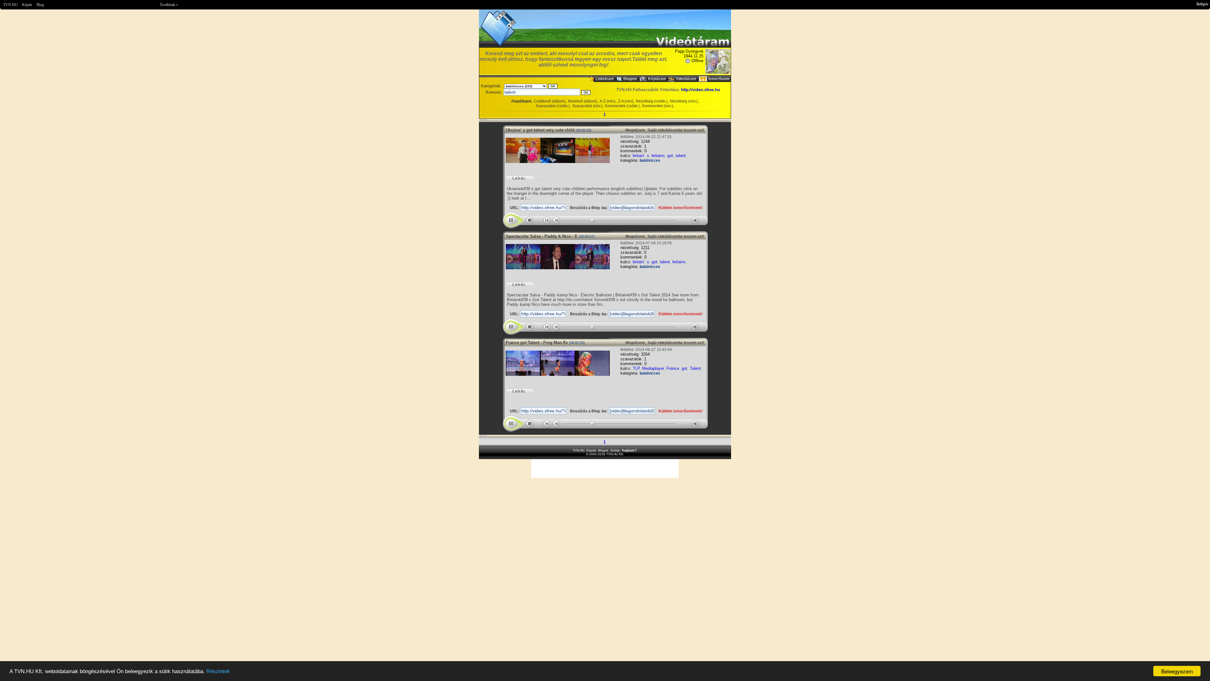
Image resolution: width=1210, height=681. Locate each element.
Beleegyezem (1177, 671)
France (672, 368)
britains (658, 155)
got (670, 155)
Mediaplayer (653, 368)
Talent (695, 368)
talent (681, 155)
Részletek (218, 671)
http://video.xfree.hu (700, 89)
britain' (638, 155)
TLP (636, 368)
